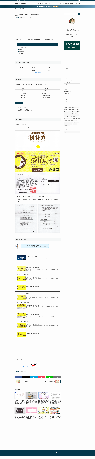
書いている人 (45, 452)
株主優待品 (21, 51)
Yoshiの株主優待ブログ (22, 3)
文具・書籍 (78, 118)
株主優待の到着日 (22, 53)
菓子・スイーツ (70, 122)
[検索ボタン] (79, 3)
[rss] (79, 0)
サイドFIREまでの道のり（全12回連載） (72, 99)
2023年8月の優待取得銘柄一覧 (32, 256)
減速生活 (68, 101)
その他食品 (72, 113)
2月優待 (69, 107)
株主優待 (68, 71)
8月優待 (21, 17)
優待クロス (67, 89)
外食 (23, 17)
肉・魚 (65, 122)
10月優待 (69, 111)
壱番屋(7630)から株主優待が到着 (32, 267)
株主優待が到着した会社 (24, 47)
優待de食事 (68, 93)
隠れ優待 (68, 78)
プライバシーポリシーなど (38, 452)
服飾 (69, 120)
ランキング (68, 86)
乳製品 (71, 116)
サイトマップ (59, 452)
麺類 (69, 125)
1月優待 (65, 107)
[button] (18, 377)
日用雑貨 (65, 120)
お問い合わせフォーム (52, 452)
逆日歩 (68, 82)
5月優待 (65, 109)
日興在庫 (67, 84)
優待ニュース (69, 80)
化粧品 (71, 118)
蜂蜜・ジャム (76, 122)
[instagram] (78, 0)
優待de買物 (68, 91)
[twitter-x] (77, 0)
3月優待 (73, 107)
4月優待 (77, 107)
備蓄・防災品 (66, 118)
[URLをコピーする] (57, 377)
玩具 (72, 120)
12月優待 (78, 111)
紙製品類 (75, 120)
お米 (68, 113)
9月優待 (65, 111)
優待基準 (21, 49)
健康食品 (74, 116)
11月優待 (73, 111)
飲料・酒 (65, 125)
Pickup (65, 113)
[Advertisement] (38, 27)
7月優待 (73, 109)
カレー (76, 113)
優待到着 (17, 17)
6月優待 (69, 109)
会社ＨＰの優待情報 (38, 72)
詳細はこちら (55, 6)
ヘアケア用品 (66, 116)
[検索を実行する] (79, 14)
